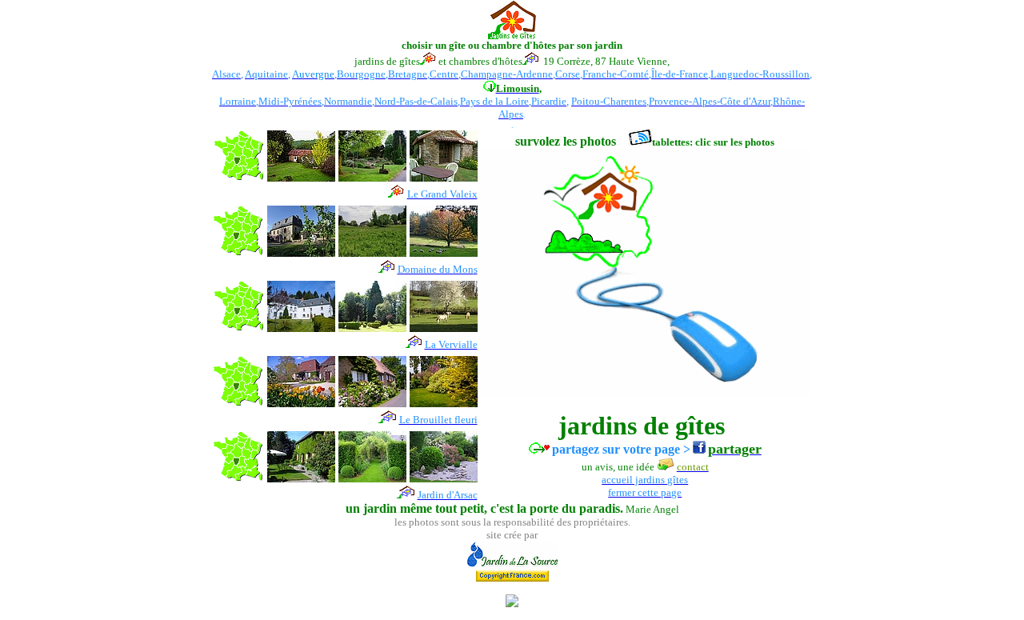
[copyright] (512, 571)
